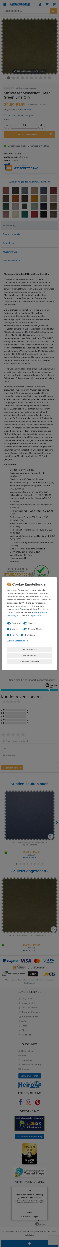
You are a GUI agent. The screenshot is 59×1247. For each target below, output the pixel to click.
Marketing (16, 629)
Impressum (35, 615)
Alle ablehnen (29, 655)
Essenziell (16, 623)
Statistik (32, 623)
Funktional (30, 635)
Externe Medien (35, 629)
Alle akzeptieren (29, 649)
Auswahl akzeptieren (29, 661)
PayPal (15, 635)
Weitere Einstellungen (17, 641)
